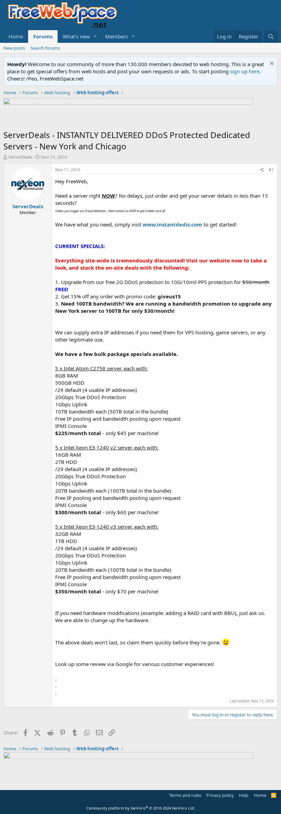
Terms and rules (185, 795)
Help (243, 795)
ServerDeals (20, 157)
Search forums (45, 48)
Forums (42, 36)
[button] (95, 36)
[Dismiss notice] (271, 64)
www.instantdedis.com (172, 224)
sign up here (244, 71)
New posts (14, 48)
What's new (76, 36)
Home (16, 36)
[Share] (262, 170)
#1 (271, 170)
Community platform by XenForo (140, 808)
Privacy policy (220, 795)
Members (116, 36)
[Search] (271, 36)
